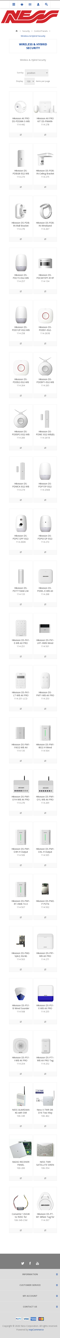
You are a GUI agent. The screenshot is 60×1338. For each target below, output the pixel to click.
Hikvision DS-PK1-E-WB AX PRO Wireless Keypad (21, 643)
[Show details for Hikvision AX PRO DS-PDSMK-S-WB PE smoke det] (20, 103)
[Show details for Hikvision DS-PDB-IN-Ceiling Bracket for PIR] (45, 155)
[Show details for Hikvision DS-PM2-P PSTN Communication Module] (45, 885)
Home (16, 31)
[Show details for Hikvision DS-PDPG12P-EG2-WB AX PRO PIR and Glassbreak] (45, 520)
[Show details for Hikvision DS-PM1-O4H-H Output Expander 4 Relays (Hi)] (20, 833)
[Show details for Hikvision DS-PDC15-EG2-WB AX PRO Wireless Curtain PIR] (20, 259)
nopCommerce (36, 1329)
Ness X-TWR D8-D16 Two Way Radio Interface (45, 1112)
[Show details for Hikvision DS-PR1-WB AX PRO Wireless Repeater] (45, 937)
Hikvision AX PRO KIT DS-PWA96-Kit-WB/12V (45, 121)
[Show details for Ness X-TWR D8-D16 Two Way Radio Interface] (45, 1094)
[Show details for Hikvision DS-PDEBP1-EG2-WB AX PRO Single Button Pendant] (45, 363)
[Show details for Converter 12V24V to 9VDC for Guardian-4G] (20, 1198)
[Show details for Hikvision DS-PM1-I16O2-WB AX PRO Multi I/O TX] (20, 729)
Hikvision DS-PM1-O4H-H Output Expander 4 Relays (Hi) (21, 853)
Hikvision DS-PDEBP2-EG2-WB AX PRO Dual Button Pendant (21, 436)
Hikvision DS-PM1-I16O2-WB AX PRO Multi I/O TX (21, 747)
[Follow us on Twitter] (22, 1263)
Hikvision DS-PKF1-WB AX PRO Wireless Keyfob (45, 695)
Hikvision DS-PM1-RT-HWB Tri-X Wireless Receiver (21, 904)
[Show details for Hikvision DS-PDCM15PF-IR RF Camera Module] (45, 259)
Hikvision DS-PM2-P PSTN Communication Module (45, 905)
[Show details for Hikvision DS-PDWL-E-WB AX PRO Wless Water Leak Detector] (45, 572)
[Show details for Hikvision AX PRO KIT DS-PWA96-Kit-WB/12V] (45, 103)
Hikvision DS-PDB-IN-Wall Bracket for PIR (21, 225)
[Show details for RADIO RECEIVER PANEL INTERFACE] (20, 1146)
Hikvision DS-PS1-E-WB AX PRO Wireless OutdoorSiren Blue (45, 1010)
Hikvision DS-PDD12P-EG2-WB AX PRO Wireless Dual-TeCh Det (21, 331)
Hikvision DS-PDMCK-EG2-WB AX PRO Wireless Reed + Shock (20, 488)
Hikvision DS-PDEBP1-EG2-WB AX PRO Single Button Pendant (45, 383)
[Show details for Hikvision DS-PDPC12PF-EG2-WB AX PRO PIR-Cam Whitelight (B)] (20, 520)
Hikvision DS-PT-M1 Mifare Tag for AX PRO (45, 1216)
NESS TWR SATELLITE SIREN (45, 1163)
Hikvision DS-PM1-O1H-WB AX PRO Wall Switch (21, 799)
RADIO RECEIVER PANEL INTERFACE (20, 1164)
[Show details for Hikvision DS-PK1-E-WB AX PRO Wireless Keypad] (20, 624)
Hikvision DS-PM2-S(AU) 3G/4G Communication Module (21, 957)
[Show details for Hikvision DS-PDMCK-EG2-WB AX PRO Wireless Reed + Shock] (20, 468)
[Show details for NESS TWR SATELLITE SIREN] (45, 1146)
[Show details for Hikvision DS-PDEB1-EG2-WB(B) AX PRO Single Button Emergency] (45, 311)
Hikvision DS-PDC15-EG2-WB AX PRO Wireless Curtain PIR (20, 279)
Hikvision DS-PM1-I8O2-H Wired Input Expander (45, 747)
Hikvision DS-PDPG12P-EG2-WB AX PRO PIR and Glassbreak (45, 540)
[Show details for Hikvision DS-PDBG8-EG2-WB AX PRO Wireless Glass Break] (20, 155)
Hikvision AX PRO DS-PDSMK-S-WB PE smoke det (21, 121)
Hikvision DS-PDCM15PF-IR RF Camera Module (45, 278)
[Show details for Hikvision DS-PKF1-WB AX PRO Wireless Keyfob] (45, 676)
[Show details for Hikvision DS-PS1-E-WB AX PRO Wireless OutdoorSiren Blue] (45, 989)
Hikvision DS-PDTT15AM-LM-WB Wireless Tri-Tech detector (21, 592)
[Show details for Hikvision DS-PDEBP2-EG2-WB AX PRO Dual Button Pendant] (20, 416)
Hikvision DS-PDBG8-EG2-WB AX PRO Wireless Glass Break (20, 175)
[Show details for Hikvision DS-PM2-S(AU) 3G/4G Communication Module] (20, 937)
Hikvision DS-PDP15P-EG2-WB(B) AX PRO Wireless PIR (45, 488)
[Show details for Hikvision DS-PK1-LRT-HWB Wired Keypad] (45, 624)
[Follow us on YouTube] (37, 1263)
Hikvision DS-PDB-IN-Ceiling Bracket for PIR (45, 173)
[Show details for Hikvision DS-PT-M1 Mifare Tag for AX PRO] (45, 1198)
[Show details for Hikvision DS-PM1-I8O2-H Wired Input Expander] (45, 729)
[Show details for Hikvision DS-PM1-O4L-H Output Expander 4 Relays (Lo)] (45, 833)
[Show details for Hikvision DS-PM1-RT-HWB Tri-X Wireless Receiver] (20, 885)
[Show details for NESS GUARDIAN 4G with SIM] (20, 1094)
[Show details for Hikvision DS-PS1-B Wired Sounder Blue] (20, 989)
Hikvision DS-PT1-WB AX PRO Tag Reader (45, 1060)
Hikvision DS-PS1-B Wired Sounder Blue (21, 1008)
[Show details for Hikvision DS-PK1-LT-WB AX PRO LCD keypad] (20, 676)
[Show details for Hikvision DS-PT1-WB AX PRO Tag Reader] (45, 1042)
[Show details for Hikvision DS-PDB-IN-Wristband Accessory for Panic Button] (45, 207)
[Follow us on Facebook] (30, 1263)
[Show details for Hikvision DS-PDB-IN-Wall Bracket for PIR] (20, 207)
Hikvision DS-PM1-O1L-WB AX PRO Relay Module (45, 799)
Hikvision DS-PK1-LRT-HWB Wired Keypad (45, 643)
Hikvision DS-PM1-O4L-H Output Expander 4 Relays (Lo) (45, 853)
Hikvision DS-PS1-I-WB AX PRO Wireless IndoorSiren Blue (21, 1062)
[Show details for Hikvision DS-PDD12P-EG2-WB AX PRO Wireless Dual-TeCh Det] (20, 311)
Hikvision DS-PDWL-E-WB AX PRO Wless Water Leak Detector (45, 592)
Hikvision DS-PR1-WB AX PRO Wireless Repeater (45, 956)
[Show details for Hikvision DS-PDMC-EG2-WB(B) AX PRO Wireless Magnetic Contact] (45, 416)
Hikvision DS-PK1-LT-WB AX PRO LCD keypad (21, 695)
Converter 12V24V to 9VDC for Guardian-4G (21, 1216)
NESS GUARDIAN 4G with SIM (20, 1111)
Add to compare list (20, 134)
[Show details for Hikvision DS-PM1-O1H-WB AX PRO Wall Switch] (20, 781)
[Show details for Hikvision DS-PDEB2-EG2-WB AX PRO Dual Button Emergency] (20, 363)
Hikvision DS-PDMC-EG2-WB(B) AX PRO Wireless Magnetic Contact (45, 436)
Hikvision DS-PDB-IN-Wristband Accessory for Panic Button (45, 227)
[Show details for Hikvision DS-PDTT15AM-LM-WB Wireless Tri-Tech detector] (20, 572)
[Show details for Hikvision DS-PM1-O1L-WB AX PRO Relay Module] (45, 781)
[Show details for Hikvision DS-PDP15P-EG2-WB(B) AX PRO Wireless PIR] (45, 468)
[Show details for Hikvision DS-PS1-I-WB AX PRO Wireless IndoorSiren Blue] (20, 1042)
